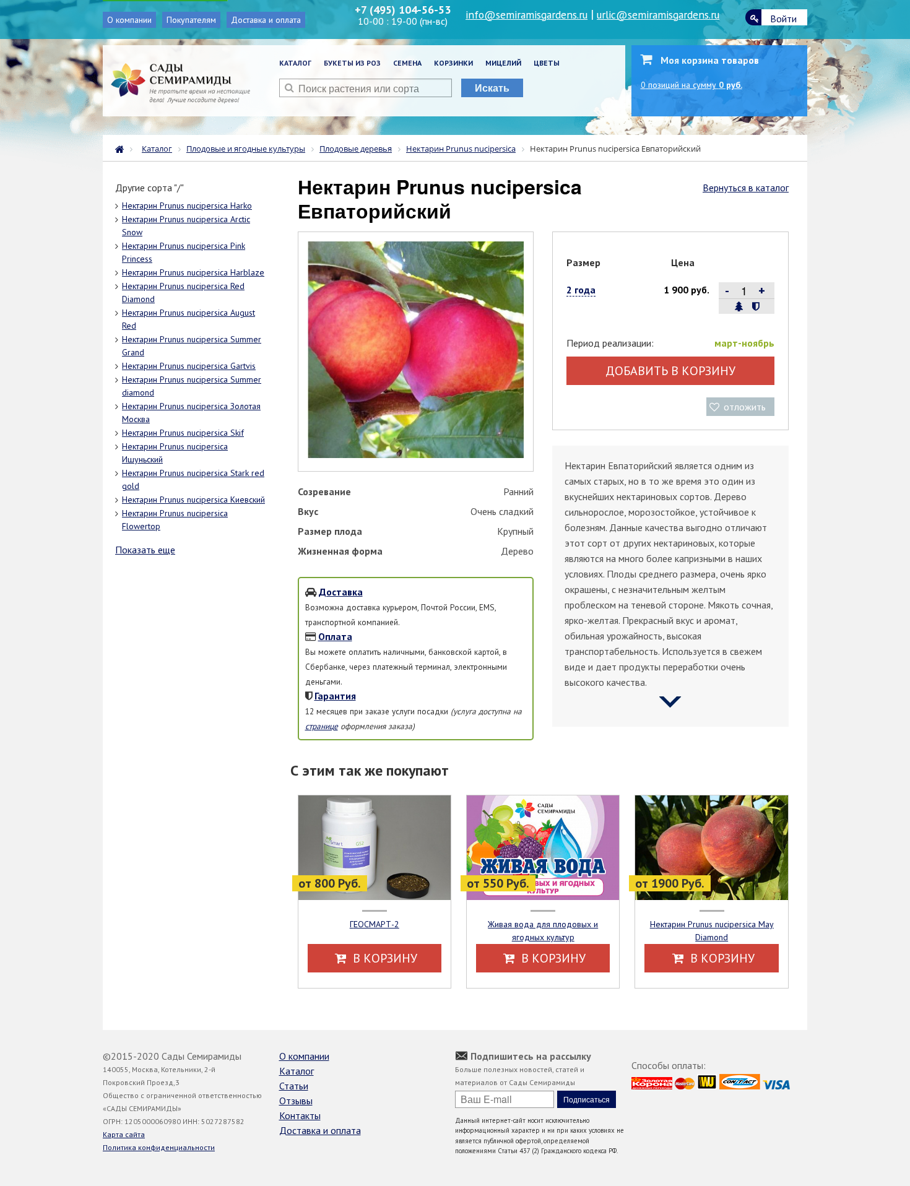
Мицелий (503, 62)
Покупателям (191, 19)
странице (321, 726)
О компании (129, 19)
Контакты (300, 1115)
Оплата (335, 636)
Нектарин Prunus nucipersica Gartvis (189, 365)
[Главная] (122, 148)
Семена (407, 62)
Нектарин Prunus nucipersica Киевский (193, 499)
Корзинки (453, 62)
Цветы (547, 62)
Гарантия (335, 696)
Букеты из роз (352, 62)
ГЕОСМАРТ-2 (374, 924)
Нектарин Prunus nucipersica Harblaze (193, 272)
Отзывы (296, 1100)
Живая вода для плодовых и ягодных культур (543, 931)
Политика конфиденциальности (159, 1147)
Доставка (341, 592)
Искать (492, 87)
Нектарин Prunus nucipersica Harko (187, 205)
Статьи (293, 1086)
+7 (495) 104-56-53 (403, 9)
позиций (691, 84)
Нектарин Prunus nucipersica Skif (183, 432)
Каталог (295, 62)
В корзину (383, 958)
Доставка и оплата (266, 19)
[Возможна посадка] (739, 306)
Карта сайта (124, 1134)
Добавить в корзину (670, 371)
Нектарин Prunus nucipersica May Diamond (712, 931)
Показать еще (145, 549)
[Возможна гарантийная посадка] (755, 306)
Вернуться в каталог (746, 187)
